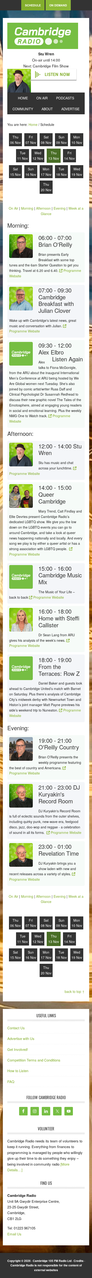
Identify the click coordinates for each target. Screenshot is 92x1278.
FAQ (10, 1081)
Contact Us (16, 1027)
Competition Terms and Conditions (33, 1059)
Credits (79, 1261)
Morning (27, 208)
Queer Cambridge (52, 497)
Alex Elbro (51, 352)
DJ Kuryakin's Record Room (59, 794)
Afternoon (43, 208)
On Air (13, 208)
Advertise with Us (20, 1038)
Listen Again (67, 359)
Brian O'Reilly (55, 244)
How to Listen (17, 1070)
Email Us (14, 1233)
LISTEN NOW (57, 74)
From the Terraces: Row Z (59, 669)
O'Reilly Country (58, 747)
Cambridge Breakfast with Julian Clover (56, 304)
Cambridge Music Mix (60, 578)
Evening (60, 208)
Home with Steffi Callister (58, 621)
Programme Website (24, 331)
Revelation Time (58, 853)
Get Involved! (17, 1049)
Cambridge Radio (42, 37)
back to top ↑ (75, 991)
